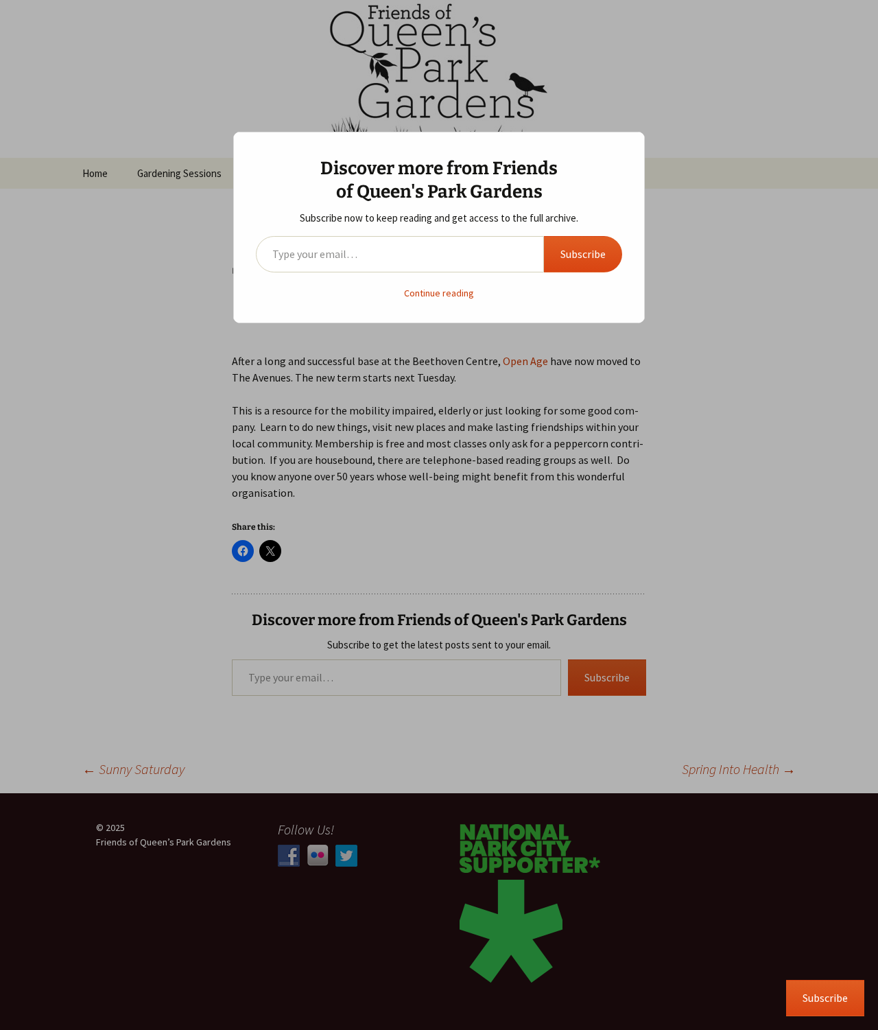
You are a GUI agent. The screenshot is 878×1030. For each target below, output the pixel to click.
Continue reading (439, 293)
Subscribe (583, 254)
